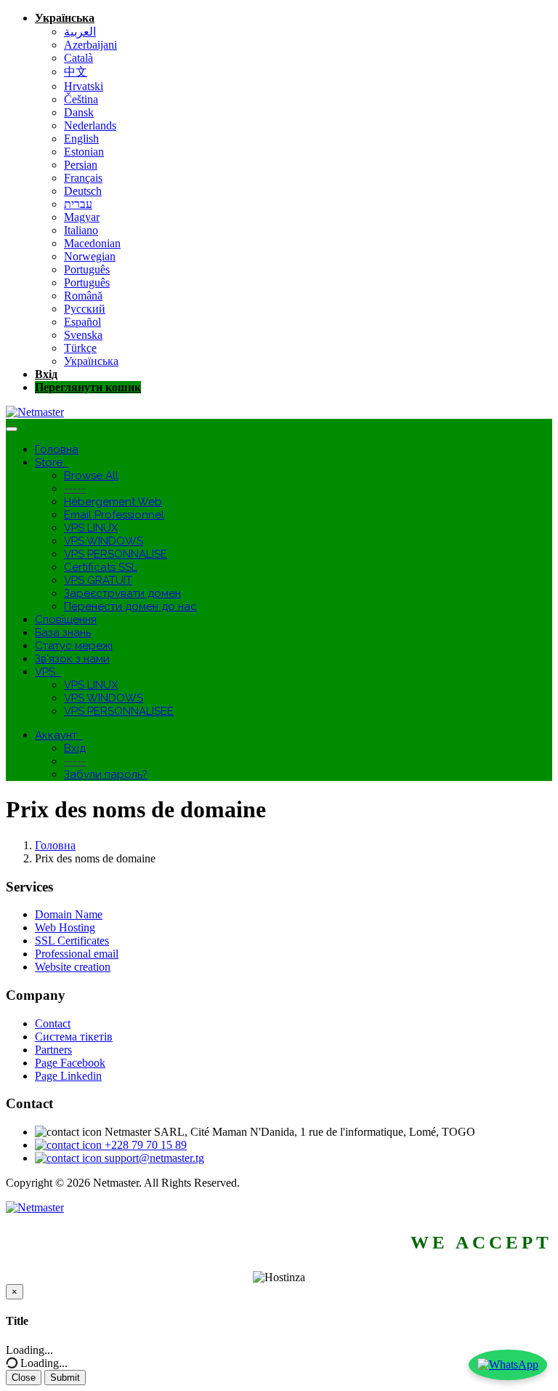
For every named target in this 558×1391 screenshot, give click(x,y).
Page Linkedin (68, 1076)
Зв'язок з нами (72, 658)
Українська (64, 18)
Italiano (81, 230)
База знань (63, 632)
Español (82, 322)
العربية (80, 31)
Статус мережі (74, 645)
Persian (80, 165)
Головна (56, 449)
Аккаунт (59, 735)
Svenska (83, 335)
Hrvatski (83, 86)
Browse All (91, 475)
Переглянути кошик (88, 387)
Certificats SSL (100, 567)
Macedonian (92, 243)
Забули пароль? (105, 774)
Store (51, 462)
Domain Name (68, 914)
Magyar (82, 217)
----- (75, 488)
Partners (53, 1049)
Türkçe (80, 348)
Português (87, 269)
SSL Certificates (72, 940)
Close (24, 1377)
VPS (48, 671)
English (81, 138)
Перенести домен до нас (130, 606)
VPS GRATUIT (98, 580)
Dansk (79, 112)
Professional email (76, 953)
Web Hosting (65, 927)
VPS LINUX (91, 527)
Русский (84, 308)
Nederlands (90, 125)
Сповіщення (66, 619)
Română (83, 295)
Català (78, 58)
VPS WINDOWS (103, 541)
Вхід (46, 374)
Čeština (81, 99)
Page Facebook (70, 1063)
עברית (78, 204)
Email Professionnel (114, 514)
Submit (65, 1377)
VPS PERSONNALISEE (119, 711)
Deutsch (83, 191)
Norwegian (90, 256)
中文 (75, 71)
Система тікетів (74, 1036)
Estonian (84, 151)
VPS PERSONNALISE (115, 554)
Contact (52, 1023)
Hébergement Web (113, 501)
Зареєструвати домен (122, 593)
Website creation (72, 967)
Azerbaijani (90, 45)
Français (83, 178)
